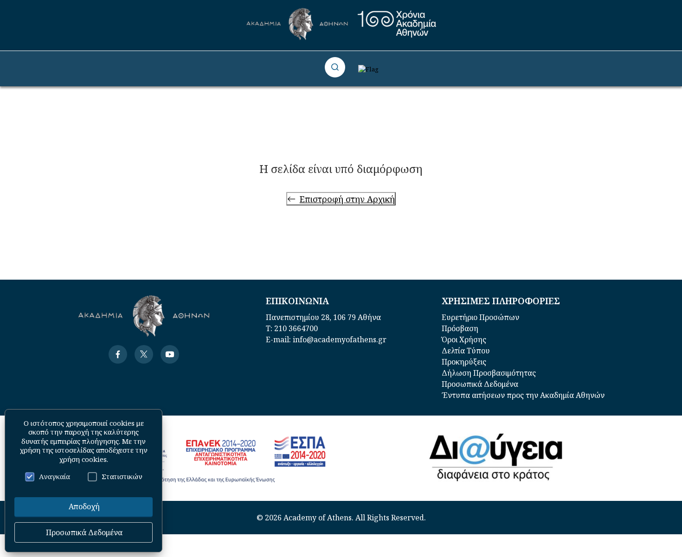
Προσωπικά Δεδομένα (480, 384)
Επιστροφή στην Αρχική (347, 199)
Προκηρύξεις (464, 362)
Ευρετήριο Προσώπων (480, 317)
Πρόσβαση (460, 328)
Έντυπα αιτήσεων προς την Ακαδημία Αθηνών (523, 395)
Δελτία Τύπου (466, 351)
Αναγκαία (54, 476)
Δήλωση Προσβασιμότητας (489, 373)
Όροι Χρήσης (464, 339)
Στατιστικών (122, 476)
